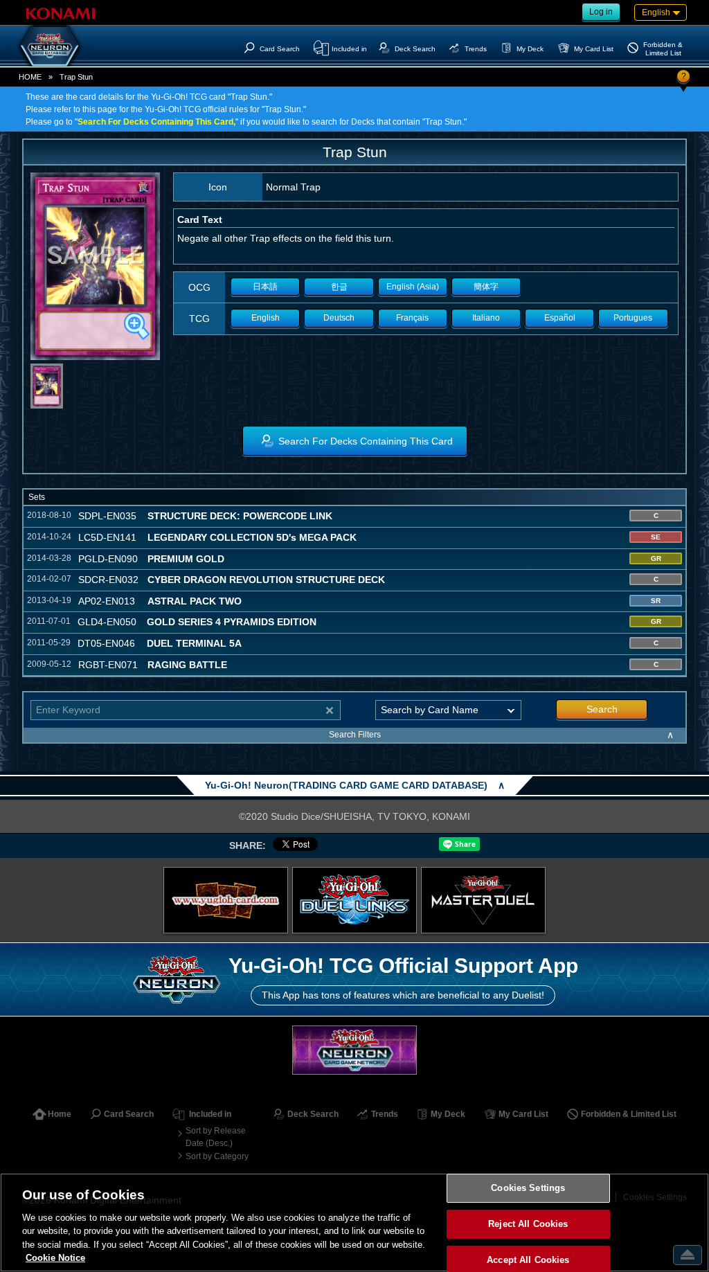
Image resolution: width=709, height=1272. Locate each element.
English (265, 318)
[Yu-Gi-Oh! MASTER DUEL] (483, 900)
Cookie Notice (55, 1258)
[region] (354, 1222)
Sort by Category (217, 1156)
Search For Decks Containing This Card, (156, 122)
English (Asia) (412, 287)
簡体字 (486, 287)
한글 (339, 287)
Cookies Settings (528, 1188)
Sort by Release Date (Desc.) (216, 1137)
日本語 (265, 287)
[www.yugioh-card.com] (225, 900)
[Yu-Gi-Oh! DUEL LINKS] (354, 900)
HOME (30, 77)
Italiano (486, 318)
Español (559, 318)
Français (412, 318)
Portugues (632, 318)
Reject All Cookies (528, 1224)
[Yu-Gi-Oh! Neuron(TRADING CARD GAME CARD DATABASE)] (49, 45)
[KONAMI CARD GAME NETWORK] (354, 1050)
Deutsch (338, 318)
